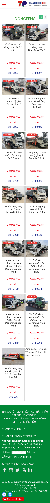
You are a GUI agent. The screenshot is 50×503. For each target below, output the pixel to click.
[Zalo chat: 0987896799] (10, 494)
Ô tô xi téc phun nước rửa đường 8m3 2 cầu (13, 155)
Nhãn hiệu (29, 421)
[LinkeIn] (30, 470)
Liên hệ (16, 421)
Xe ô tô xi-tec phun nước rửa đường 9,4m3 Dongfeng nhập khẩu (13, 266)
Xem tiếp (13, 68)
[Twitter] (17, 470)
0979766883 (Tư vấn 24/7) (19, 464)
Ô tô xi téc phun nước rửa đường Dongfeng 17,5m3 (36, 103)
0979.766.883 (19, 452)
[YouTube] (23, 470)
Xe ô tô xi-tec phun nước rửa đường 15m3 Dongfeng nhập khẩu (37, 320)
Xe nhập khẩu (39, 411)
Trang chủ (7, 411)
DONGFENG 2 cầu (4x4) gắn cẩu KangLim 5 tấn (13, 103)
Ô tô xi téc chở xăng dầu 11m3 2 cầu (13, 47)
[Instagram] (10, 470)
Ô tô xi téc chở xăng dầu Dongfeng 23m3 (36, 47)
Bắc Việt (33, 488)
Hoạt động (39, 418)
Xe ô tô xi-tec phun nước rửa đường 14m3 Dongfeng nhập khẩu (13, 320)
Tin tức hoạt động (24, 415)
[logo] (32, 4)
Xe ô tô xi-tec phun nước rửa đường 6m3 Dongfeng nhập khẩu (37, 266)
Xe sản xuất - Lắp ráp (15, 418)
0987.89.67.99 (14, 63)
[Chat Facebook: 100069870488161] (4, 494)
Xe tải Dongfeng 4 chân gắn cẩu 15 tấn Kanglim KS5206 (13, 373)
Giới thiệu (23, 411)
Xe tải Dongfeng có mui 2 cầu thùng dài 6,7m (13, 209)
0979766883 (14, 499)
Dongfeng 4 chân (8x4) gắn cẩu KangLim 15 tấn (37, 155)
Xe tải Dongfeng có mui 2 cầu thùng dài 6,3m (37, 209)
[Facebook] (4, 470)
